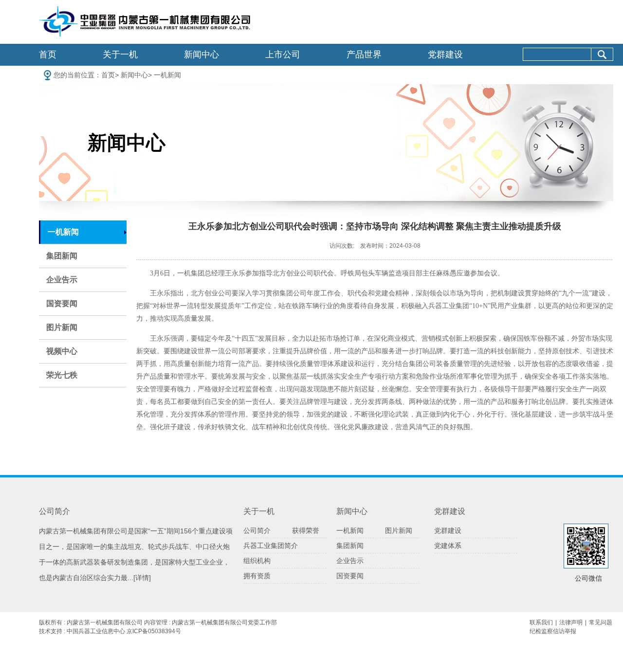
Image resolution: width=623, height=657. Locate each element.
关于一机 (120, 54)
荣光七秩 (61, 375)
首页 (47, 54)
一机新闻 (167, 75)
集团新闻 (61, 256)
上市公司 (282, 54)
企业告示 (61, 279)
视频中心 (61, 351)
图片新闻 (61, 327)
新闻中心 (201, 54)
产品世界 (364, 54)
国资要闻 (61, 303)
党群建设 (445, 54)
